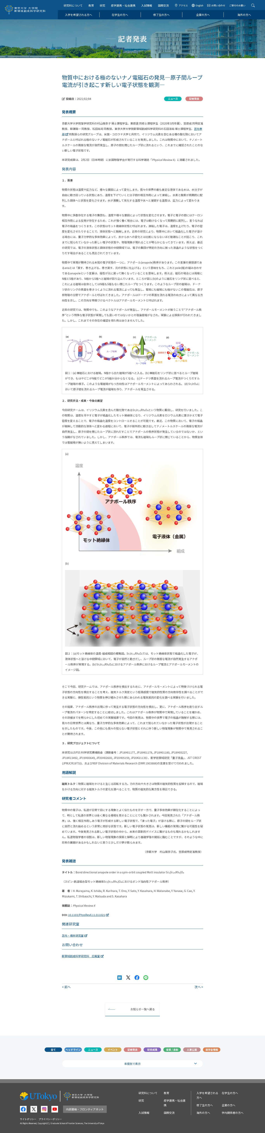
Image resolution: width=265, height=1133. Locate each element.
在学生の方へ (120, 15)
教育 (91, 5)
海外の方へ (244, 15)
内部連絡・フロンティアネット (85, 1109)
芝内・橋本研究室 (73, 935)
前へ (67, 987)
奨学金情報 (211, 1049)
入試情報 (146, 5)
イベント (113, 1049)
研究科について (73, 5)
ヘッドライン (73, 1049)
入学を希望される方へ (78, 15)
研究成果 (152, 1049)
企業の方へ (203, 15)
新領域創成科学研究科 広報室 (81, 956)
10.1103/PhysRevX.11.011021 (86, 915)
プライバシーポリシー (50, 1119)
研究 (102, 5)
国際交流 (163, 5)
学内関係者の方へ (232, 1113)
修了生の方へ (161, 15)
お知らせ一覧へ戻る (142, 1009)
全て (53, 1049)
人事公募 (192, 1049)
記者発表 (132, 1049)
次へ (198, 987)
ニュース (93, 1049)
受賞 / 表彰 (172, 1049)
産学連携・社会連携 (123, 5)
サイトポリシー (28, 1119)
